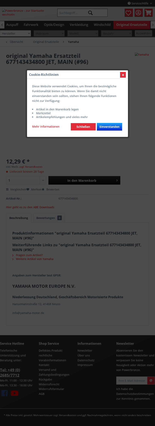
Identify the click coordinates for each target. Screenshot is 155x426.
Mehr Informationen (46, 126)
